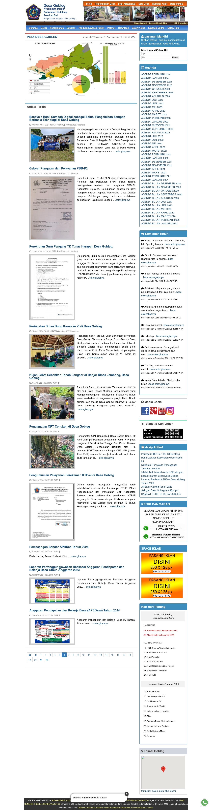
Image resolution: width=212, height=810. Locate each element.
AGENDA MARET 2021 (154, 172)
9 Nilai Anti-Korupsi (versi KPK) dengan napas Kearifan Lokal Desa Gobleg (162, 473)
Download (123, 27)
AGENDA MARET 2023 (154, 114)
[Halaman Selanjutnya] (41, 659)
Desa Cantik (176, 3)
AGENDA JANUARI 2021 (154, 179)
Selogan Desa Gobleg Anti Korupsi (159, 490)
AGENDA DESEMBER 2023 (156, 81)
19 (29, 659)
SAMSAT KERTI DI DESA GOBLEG (161, 494)
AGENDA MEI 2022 (151, 143)
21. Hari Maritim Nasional (155, 670)
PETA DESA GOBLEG (42, 37)
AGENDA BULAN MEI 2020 (156, 208)
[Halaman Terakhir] (47, 659)
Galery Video (138, 27)
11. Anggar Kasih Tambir (155, 706)
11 (89, 654)
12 (95, 654)
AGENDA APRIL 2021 (153, 168)
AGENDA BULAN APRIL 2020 (157, 212)
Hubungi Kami (159, 3)
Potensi (111, 27)
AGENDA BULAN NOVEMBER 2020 (161, 187)
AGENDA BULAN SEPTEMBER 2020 (161, 194)
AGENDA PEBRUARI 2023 (156, 118)
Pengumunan (57, 27)
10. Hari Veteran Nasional (155, 652)
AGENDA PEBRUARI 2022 (156, 154)
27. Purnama (149, 736)
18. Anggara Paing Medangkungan (159, 721)
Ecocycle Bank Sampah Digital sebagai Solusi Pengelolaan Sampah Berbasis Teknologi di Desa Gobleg (77, 118)
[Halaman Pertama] (30, 654)
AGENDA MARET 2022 (154, 150)
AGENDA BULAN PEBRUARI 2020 (160, 219)
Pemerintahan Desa (105, 3)
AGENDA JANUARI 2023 (154, 121)
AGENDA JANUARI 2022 (154, 158)
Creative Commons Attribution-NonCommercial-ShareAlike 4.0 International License (115, 807)
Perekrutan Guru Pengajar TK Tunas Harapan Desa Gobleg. (71, 246)
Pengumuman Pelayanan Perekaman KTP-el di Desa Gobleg (71, 475)
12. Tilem (148, 716)
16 (118, 654)
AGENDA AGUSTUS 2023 (155, 96)
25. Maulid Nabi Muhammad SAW (159, 635)
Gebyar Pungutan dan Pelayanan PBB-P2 (58, 168)
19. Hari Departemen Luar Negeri (159, 666)
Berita (44, 27)
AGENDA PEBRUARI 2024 (156, 74)
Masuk (175, 57)
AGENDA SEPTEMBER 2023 (157, 92)
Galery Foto (173, 27)
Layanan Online (156, 27)
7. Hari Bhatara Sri (152, 701)
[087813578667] (164, 539)
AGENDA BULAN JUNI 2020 (156, 205)
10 (83, 654)
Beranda (33, 27)
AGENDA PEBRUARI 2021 (156, 176)
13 (101, 654)
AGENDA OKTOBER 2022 (155, 125)
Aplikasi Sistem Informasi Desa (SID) (68, 800)
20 (35, 659)
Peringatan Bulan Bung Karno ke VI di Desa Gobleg (65, 326)
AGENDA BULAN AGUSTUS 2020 (160, 198)
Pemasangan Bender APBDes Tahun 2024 (58, 546)
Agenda (150, 67)
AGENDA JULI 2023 (152, 99)
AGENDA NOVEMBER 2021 (156, 165)
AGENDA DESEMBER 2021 (156, 161)
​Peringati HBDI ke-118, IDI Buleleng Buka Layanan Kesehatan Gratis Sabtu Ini (162, 457)
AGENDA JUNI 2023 (152, 103)
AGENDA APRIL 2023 (153, 110)
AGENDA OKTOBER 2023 (155, 88)
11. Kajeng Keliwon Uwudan (156, 711)
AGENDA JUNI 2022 (152, 139)
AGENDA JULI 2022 (152, 136)
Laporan (71, 27)
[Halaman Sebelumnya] (36, 654)
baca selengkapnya (175, 244)
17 (124, 654)
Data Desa (143, 3)
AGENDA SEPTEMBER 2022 (157, 128)
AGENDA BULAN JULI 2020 (156, 201)
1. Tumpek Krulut (152, 691)
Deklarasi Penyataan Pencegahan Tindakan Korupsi (159, 466)
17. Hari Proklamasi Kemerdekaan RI (160, 630)
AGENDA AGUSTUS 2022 (155, 132)
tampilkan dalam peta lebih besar (158, 790)
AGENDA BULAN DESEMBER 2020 (161, 183)
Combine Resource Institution (136, 800)
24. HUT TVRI (150, 675)
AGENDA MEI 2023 (151, 107)
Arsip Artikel (153, 447)
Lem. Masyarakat (126, 3)
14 (106, 654)
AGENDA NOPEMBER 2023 (156, 85)
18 (130, 654)
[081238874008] (164, 530)
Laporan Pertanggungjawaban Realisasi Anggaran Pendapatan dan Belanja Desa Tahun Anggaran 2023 (76, 568)
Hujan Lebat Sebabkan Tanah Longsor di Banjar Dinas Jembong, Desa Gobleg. (79, 376)
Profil (89, 3)
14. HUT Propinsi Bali (153, 661)
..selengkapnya (122, 151)
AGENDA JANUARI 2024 (154, 78)
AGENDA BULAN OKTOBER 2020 (160, 190)
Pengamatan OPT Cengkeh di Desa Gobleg (59, 426)
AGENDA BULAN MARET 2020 (158, 216)
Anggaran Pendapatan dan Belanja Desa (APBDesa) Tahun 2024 (74, 610)
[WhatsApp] (162, 573)
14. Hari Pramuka (151, 657)
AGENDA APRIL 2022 (153, 147)
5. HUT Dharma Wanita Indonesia (159, 648)
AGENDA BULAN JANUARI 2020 (159, 223)
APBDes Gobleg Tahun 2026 (156, 486)
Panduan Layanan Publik (91, 27)
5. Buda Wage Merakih (154, 696)
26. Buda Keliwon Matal (154, 731)
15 (112, 654)
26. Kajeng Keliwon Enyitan (156, 726)
